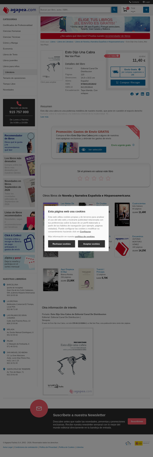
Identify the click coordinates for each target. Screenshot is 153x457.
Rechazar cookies (62, 244)
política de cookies (85, 236)
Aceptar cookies (91, 244)
